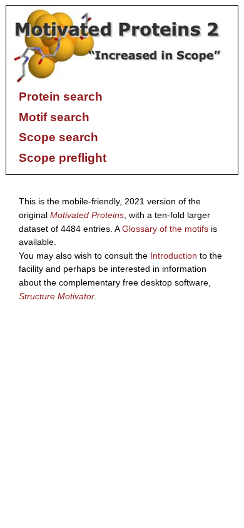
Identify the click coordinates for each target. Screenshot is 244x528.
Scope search (58, 137)
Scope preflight (62, 157)
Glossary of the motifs (165, 229)
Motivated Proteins (87, 215)
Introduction (173, 256)
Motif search (54, 117)
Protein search (61, 96)
